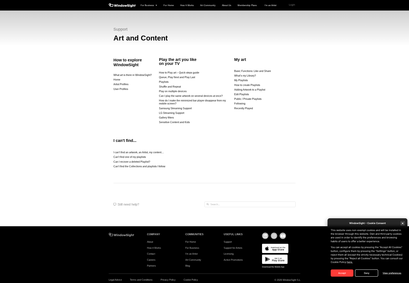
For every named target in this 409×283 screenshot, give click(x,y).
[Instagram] (274, 236)
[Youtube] (283, 236)
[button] (402, 223)
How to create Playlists (247, 85)
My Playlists (241, 80)
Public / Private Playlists (248, 99)
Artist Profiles (120, 84)
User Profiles (120, 89)
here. (350, 262)
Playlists (164, 82)
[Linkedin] (265, 236)
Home (116, 79)
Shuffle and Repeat (170, 86)
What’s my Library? (245, 75)
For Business (147, 5)
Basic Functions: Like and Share (252, 71)
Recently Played (243, 108)
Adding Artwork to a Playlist (249, 89)
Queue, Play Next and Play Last (177, 77)
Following (239, 103)
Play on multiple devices (173, 91)
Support (120, 29)
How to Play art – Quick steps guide (179, 72)
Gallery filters (166, 117)
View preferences (392, 273)
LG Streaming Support (171, 113)
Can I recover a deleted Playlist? (131, 161)
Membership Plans (247, 5)
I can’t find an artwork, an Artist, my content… (138, 152)
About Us (226, 5)
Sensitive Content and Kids (174, 122)
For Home (168, 5)
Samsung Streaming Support (175, 108)
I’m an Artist (270, 5)
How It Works (187, 5)
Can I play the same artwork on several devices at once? (191, 96)
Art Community (207, 5)
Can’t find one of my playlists (129, 157)
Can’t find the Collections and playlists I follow (139, 166)
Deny (366, 273)
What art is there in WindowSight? (132, 75)
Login (292, 4)
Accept (342, 273)
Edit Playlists (241, 94)
